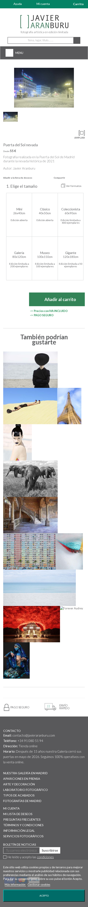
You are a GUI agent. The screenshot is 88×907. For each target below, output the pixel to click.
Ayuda (17, 4)
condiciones (45, 857)
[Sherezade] (16, 660)
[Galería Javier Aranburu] (44, 22)
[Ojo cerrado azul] (69, 551)
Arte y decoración (19, 784)
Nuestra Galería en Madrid (25, 773)
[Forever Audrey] (71, 608)
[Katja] (17, 442)
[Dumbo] (30, 479)
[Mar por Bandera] (39, 588)
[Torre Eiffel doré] (69, 406)
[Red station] (31, 624)
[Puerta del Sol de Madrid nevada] (44, 88)
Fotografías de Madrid (22, 801)
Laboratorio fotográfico (25, 790)
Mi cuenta (43, 4)
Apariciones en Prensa (21, 778)
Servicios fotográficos (23, 836)
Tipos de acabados (19, 795)
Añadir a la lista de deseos (17, 177)
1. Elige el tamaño (22, 186)
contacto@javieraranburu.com (33, 735)
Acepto (44, 895)
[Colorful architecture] (29, 551)
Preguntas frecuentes (22, 819)
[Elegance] (30, 370)
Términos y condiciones (23, 825)
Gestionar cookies (39, 884)
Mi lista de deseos (17, 814)
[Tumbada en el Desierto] (30, 406)
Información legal (19, 830)
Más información (15, 884)
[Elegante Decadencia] (30, 515)
